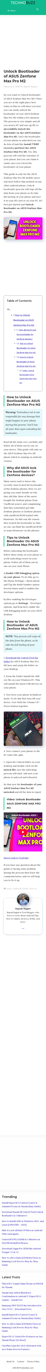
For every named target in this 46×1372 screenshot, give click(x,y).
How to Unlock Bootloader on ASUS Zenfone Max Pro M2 (23, 320)
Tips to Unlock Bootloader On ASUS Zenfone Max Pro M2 (26, 348)
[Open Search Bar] (37, 9)
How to (33, 888)
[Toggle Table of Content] (8, 309)
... (23, 927)
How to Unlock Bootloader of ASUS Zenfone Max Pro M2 (26, 361)
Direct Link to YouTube (16, 857)
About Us (10, 1361)
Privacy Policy (33, 1361)
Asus (9, 888)
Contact (20, 1361)
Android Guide (20, 888)
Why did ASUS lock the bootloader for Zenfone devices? (26, 334)
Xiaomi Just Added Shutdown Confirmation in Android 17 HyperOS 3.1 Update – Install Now (21, 1296)
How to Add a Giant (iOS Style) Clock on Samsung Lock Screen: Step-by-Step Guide (21, 1261)
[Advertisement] (23, 44)
